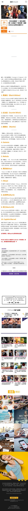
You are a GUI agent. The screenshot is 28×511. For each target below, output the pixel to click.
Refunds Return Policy (17, 493)
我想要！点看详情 (14, 274)
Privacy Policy (9, 493)
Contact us (14, 498)
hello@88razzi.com (14, 501)
